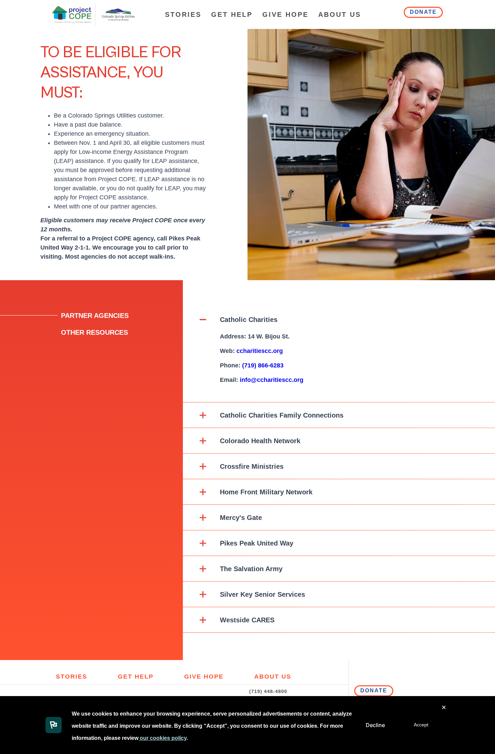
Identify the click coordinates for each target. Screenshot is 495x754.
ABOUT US (339, 14)
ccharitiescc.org (259, 351)
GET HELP (232, 14)
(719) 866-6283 (263, 365)
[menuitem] (183, 14)
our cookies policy (162, 738)
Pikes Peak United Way (256, 543)
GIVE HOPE (285, 14)
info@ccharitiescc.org (271, 379)
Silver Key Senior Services (262, 594)
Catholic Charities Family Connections (281, 415)
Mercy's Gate (241, 517)
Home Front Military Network (266, 492)
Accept (421, 724)
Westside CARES (247, 620)
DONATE (423, 12)
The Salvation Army (251, 568)
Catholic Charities (248, 319)
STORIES (183, 14)
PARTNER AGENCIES (95, 315)
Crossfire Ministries (252, 466)
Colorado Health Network (260, 441)
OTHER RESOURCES (94, 332)
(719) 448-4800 (268, 691)
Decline (375, 725)
